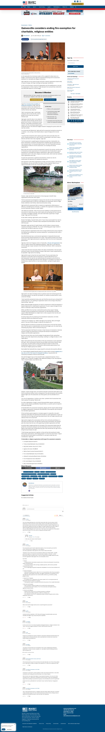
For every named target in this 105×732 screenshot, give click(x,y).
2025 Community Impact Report (74, 723)
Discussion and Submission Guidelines (29, 723)
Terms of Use (41, 723)
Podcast (72, 7)
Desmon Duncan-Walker (25, 476)
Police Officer (69, 81)
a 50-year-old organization (53, 243)
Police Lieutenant (70, 90)
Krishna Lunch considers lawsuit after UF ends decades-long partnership (75, 148)
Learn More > (9, 729)
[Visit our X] (77, 1)
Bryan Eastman (37, 471)
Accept (3, 729)
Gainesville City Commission (53, 476)
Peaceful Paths (29, 478)
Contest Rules (55, 723)
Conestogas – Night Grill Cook (73, 84)
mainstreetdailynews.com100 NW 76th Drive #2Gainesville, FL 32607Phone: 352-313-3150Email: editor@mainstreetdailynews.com (71, 712)
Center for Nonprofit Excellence (50, 471)
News (28, 7)
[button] (69, 195)
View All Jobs (77, 93)
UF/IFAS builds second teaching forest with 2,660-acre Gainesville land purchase (75, 144)
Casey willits (42, 471)
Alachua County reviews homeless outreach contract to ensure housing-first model (75, 166)
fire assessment (44, 476)
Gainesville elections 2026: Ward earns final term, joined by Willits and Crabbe (75, 157)
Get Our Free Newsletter (52, 9)
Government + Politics (26, 25)
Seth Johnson (26, 35)
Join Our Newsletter (50, 99)
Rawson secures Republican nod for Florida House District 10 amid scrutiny (76, 175)
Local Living (42, 7)
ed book (40, 476)
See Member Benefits (36, 99)
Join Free (75, 66)
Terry (33, 536)
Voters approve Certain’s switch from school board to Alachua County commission (75, 161)
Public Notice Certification (27, 726)
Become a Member (77, 4)
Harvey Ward (60, 476)
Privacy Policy (48, 723)
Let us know (71, 73)
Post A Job (73, 93)
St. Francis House (35, 478)
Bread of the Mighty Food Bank (28, 471)
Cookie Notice (63, 723)
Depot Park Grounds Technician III (73, 87)
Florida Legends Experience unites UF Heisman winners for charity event (75, 171)
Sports (34, 7)
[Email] (29, 491)
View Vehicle (75, 207)
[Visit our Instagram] (80, 1)
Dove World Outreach (34, 476)
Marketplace (57, 7)
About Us (65, 7)
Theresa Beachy (41, 478)
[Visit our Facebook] (75, 1)
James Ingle (23, 478)
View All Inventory (75, 211)
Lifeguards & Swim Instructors (73, 78)
